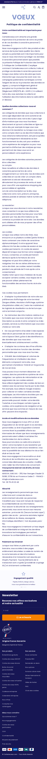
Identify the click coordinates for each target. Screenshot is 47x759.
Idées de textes (31, 682)
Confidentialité (8, 736)
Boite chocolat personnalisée (7, 668)
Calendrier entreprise (10, 696)
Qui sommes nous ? (9, 716)
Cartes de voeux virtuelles (12, 681)
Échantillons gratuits (10, 655)
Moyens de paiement (10, 740)
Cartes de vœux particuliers (8, 726)
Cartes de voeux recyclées (8, 675)
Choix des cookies (32, 691)
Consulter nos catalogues (7, 705)
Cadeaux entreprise (9, 691)
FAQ (26, 686)
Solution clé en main (32, 671)
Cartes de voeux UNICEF (11, 659)
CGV (4, 731)
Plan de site (6, 744)
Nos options (29, 667)
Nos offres (6, 700)
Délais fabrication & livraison (32, 676)
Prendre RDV (29, 659)
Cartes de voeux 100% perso (10, 686)
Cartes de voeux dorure (11, 663)
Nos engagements (9, 721)
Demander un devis (32, 663)
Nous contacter (31, 655)
